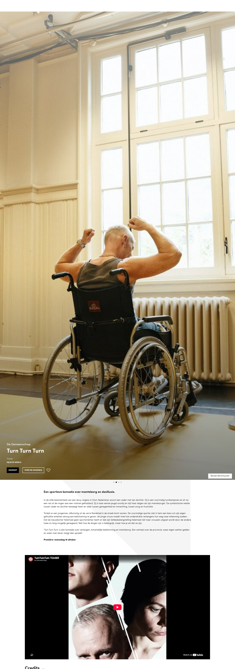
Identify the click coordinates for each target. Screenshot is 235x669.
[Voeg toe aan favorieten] (48, 470)
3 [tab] (118, 482)
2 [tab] (116, 482)
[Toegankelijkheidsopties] (231, 3)
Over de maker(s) (33, 470)
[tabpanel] (117, 246)
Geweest (12, 470)
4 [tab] (121, 482)
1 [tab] (113, 482)
